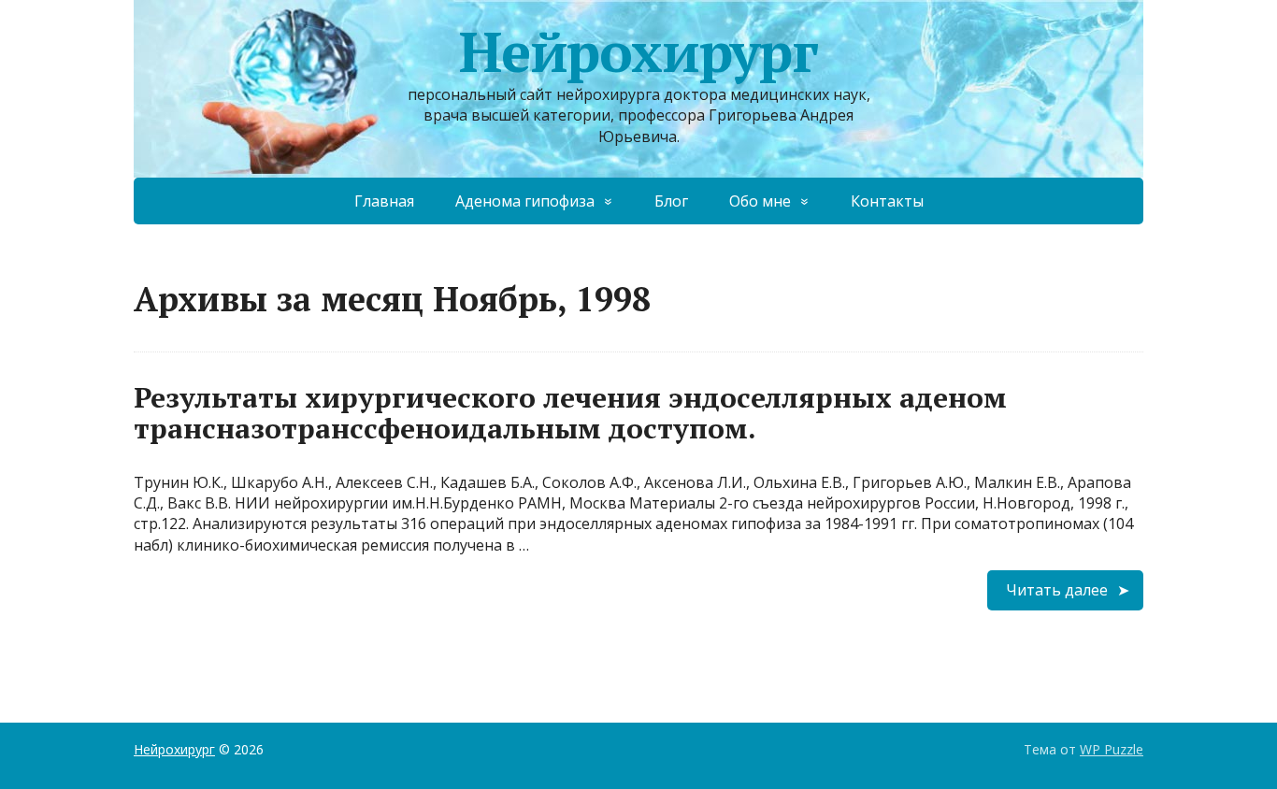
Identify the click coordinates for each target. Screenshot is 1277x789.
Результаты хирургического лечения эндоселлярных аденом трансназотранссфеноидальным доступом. (570, 413)
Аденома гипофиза (525, 201)
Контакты (887, 201)
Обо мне (760, 201)
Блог (671, 201)
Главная (384, 201)
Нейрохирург (638, 51)
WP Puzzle (1111, 749)
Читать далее (1057, 590)
